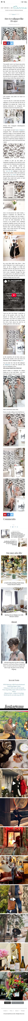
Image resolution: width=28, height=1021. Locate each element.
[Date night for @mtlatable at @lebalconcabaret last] (14, 841)
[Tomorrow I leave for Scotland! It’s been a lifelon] (14, 928)
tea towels (13, 174)
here (22, 360)
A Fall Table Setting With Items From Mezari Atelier (14, 583)
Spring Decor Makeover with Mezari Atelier (14, 615)
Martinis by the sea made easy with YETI (14, 695)
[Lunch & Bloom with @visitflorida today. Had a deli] (14, 986)
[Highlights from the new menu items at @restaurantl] (14, 754)
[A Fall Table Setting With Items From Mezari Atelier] (14, 569)
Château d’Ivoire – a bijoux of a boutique (14, 693)
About (16, 1010)
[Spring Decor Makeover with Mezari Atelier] (14, 601)
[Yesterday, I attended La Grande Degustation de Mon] (14, 725)
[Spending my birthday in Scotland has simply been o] (14, 870)
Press (11, 1010)
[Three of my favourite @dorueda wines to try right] (14, 957)
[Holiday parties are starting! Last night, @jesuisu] (14, 812)
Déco (14, 14)
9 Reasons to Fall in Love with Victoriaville (14, 688)
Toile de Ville (8, 171)
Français (23, 1010)
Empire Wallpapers (20, 130)
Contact (5, 1010)
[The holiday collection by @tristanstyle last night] (14, 783)
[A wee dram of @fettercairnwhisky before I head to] (14, 899)
